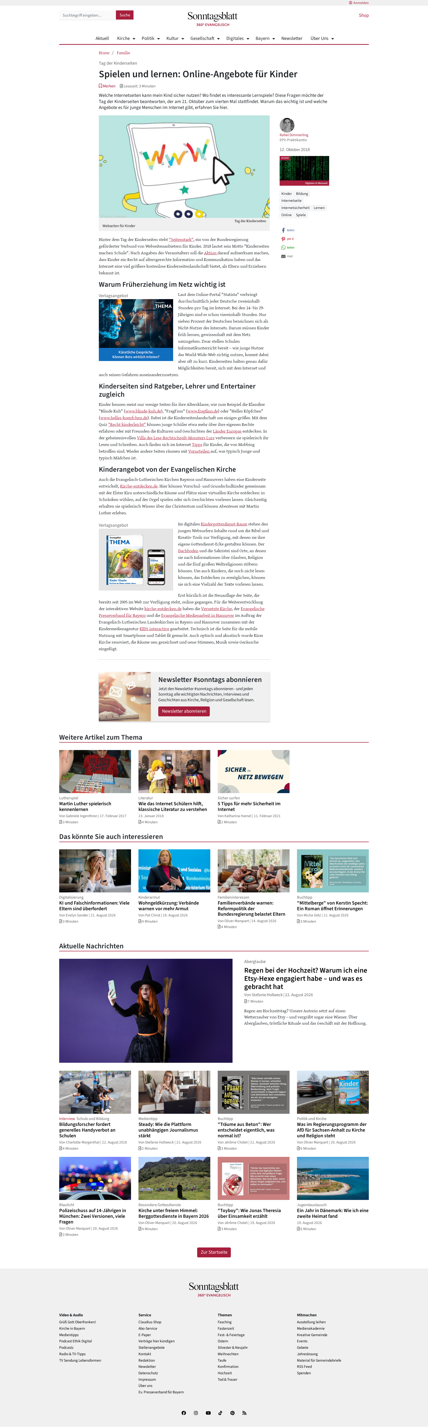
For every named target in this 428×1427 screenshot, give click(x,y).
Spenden (304, 1373)
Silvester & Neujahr (233, 1347)
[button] (107, 86)
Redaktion (146, 1360)
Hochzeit (225, 1373)
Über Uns (319, 38)
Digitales (234, 38)
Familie (123, 52)
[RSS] (244, 1414)
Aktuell (102, 38)
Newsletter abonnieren (184, 711)
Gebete (302, 1347)
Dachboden (188, 550)
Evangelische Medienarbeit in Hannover (197, 615)
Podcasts (66, 1347)
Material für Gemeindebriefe (319, 1360)
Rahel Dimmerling (294, 135)
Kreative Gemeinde (312, 1335)
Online (286, 215)
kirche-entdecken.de (163, 608)
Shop (364, 15)
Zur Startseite (214, 1252)
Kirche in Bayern (72, 1328)
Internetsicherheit (295, 207)
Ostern (223, 1341)
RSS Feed (304, 1366)
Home (104, 52)
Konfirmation (228, 1366)
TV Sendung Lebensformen (80, 1360)
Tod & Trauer (227, 1379)
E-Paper (144, 1335)
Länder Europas (227, 431)
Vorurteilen (199, 451)
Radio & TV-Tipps (72, 1354)
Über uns (145, 1385)
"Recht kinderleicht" (127, 424)
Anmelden (361, 2)
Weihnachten (228, 1354)
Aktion (210, 253)
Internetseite (291, 200)
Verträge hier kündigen (156, 1341)
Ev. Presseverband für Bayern (161, 1392)
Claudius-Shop (149, 1322)
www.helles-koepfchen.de (123, 417)
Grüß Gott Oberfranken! (77, 1322)
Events (302, 1341)
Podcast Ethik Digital (75, 1341)
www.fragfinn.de (202, 411)
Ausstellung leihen (311, 1322)
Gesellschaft (202, 38)
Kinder (286, 193)
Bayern (262, 38)
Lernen (319, 207)
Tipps (197, 444)
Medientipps (69, 1335)
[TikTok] (220, 1414)
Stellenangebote (151, 1347)
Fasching (225, 1322)
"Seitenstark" (181, 239)
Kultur (172, 38)
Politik (148, 38)
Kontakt (144, 1354)
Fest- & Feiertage (231, 1335)
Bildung (302, 193)
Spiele (301, 215)
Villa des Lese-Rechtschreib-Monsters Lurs (175, 437)
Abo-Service (147, 1328)
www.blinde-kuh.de (143, 411)
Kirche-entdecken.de (139, 486)
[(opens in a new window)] (184, 1414)
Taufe (222, 1360)
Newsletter (291, 38)
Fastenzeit (226, 1328)
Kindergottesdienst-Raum (224, 524)
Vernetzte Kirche (216, 608)
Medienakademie (311, 1328)
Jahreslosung (307, 1354)
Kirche (123, 38)
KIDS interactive (154, 628)
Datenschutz (148, 1373)
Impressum (147, 1379)
